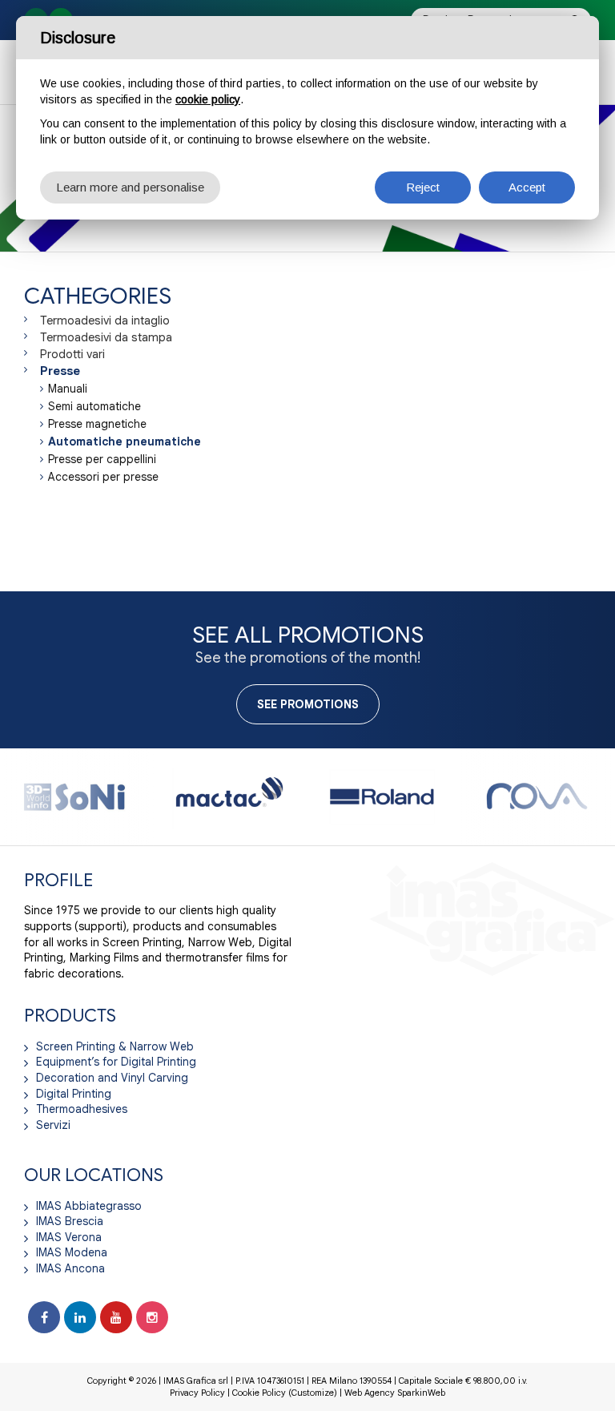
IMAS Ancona (70, 1268)
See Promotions (308, 704)
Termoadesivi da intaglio (105, 320)
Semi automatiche (94, 406)
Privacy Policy (197, 1392)
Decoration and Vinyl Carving (112, 1077)
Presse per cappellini (102, 459)
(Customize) (312, 1392)
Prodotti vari (72, 354)
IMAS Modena (71, 1252)
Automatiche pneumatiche (124, 441)
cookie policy (207, 99)
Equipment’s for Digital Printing (116, 1061)
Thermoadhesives (81, 1109)
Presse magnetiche (97, 424)
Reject (423, 187)
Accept (526, 187)
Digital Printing (73, 1093)
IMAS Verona (69, 1237)
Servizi (53, 1125)
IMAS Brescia (69, 1221)
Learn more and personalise (130, 187)
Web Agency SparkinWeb (394, 1392)
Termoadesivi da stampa (106, 337)
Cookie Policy (259, 1392)
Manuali (67, 388)
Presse (60, 371)
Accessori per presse (103, 477)
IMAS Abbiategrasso (89, 1206)
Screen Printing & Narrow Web (115, 1046)
